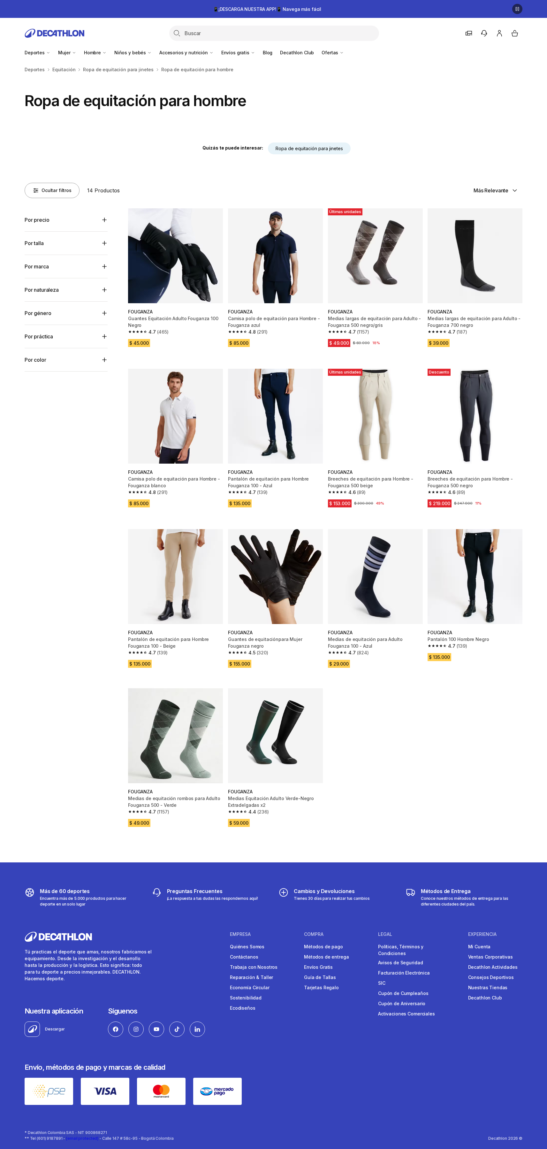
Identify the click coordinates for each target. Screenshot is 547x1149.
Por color (35, 360)
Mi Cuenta (479, 946)
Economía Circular (250, 987)
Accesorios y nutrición (184, 52)
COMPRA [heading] (313, 934)
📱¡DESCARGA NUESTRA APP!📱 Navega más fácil (267, 9)
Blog (267, 52)
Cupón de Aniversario (401, 1003)
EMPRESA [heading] (240, 934)
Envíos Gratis (318, 967)
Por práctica (39, 336)
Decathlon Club (297, 52)
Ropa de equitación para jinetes (309, 148)
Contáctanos (244, 957)
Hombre (93, 52)
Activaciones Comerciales (406, 1013)
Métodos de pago (323, 946)
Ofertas (330, 52)
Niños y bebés (130, 52)
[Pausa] (517, 9)
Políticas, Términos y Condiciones (400, 950)
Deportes (35, 52)
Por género (38, 313)
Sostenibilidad (246, 997)
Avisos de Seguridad (400, 962)
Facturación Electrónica (404, 972)
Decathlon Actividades (493, 967)
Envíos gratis (236, 52)
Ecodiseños (242, 1008)
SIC (381, 983)
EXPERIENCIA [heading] (482, 934)
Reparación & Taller (251, 977)
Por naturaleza (42, 290)
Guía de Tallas (320, 977)
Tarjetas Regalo (321, 987)
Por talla (34, 243)
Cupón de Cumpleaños (403, 993)
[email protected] (82, 1138)
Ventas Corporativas (490, 957)
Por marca (37, 266)
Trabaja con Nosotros (253, 967)
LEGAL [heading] (385, 934)
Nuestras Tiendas (488, 987)
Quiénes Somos (247, 946)
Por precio (37, 220)
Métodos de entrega (326, 957)
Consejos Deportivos (491, 977)
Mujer (65, 52)
